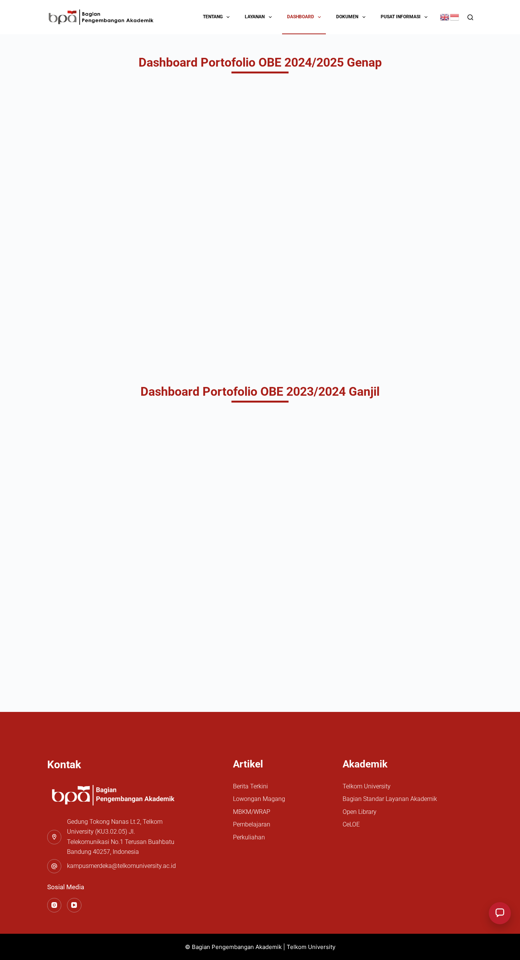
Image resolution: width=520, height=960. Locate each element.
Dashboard (300, 16)
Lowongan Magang (259, 798)
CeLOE (351, 824)
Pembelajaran (251, 824)
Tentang (213, 16)
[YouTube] (74, 905)
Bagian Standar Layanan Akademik (390, 798)
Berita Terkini (250, 786)
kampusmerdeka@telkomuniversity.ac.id (121, 865)
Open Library (359, 811)
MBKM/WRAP (251, 811)
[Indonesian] (455, 16)
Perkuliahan (249, 837)
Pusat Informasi (401, 16)
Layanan (255, 16)
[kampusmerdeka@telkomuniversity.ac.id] (54, 866)
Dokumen (347, 16)
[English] (445, 16)
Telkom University (367, 786)
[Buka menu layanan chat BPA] (500, 913)
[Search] (470, 17)
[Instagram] (54, 905)
